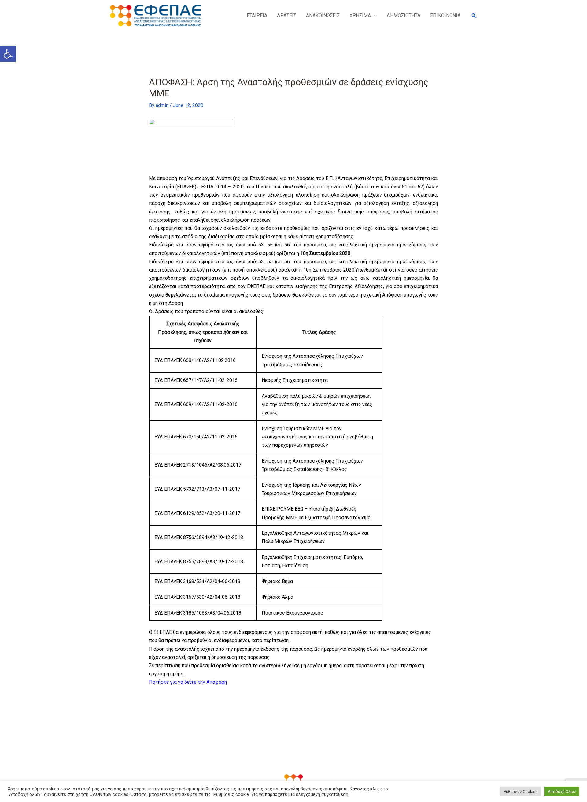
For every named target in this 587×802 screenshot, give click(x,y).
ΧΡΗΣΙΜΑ (360, 15)
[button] (8, 54)
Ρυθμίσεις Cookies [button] (520, 791)
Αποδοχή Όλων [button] (562, 791)
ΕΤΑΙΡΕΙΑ (257, 15)
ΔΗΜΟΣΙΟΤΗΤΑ (403, 15)
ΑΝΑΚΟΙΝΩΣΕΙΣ (323, 15)
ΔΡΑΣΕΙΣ (286, 15)
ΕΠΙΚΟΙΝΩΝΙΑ (445, 15)
